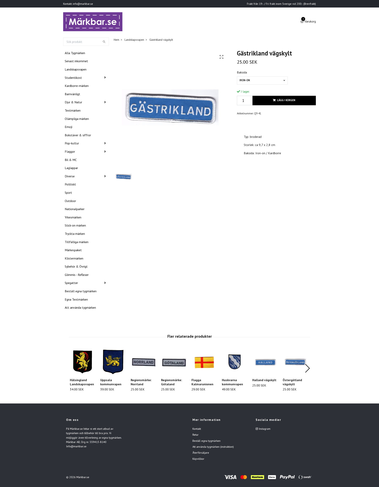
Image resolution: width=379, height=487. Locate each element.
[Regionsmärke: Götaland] (174, 363)
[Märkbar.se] (94, 22)
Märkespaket (73, 251)
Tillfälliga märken (76, 243)
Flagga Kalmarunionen (202, 383)
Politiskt (70, 185)
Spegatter (71, 284)
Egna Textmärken (76, 300)
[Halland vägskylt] (265, 363)
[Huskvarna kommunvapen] (235, 363)
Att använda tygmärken (80, 308)
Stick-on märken (75, 226)
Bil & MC (71, 161)
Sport (68, 193)
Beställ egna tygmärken (81, 292)
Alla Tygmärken (75, 54)
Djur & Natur (73, 103)
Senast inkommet (76, 62)
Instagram (264, 429)
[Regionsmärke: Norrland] (144, 363)
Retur (195, 435)
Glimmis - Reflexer (77, 275)
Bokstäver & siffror (78, 136)
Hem (116, 40)
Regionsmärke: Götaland (171, 383)
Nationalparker (74, 210)
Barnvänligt (72, 95)
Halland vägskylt (264, 381)
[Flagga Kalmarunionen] (204, 363)
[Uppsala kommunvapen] (113, 363)
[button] (307, 369)
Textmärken (73, 111)
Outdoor (70, 202)
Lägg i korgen (286, 101)
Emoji (68, 128)
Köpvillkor (198, 459)
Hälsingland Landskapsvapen (82, 383)
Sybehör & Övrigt (76, 267)
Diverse (70, 177)
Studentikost (73, 78)
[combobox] (262, 81)
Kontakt (196, 429)
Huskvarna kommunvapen (232, 383)
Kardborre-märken (77, 86)
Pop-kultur (72, 144)
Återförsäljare (200, 453)
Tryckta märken (75, 234)
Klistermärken (74, 259)
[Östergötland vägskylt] (296, 363)
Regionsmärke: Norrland (141, 383)
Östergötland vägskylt (292, 383)
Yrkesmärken (73, 218)
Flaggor (70, 152)
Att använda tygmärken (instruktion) (213, 447)
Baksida (242, 73)
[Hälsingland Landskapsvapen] (83, 363)
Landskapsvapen (75, 70)
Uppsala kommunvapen (110, 383)
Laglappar (71, 169)
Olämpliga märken (77, 119)
